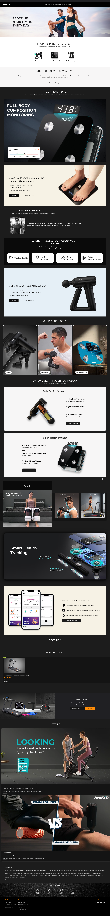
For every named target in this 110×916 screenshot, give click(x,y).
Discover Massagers (55, 83)
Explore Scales (29, 470)
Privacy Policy (21, 902)
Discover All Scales (29, 195)
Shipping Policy (22, 907)
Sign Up (90, 708)
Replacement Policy (23, 904)
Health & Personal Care (58, 4)
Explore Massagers (73, 423)
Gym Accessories (67, 4)
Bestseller (8, 372)
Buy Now (14, 195)
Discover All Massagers (28, 300)
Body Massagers (48, 4)
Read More (7, 879)
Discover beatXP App (72, 620)
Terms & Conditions (22, 909)
